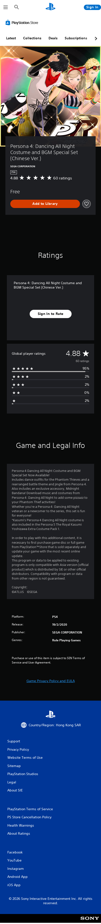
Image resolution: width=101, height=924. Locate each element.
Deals (53, 38)
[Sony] (90, 922)
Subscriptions (76, 38)
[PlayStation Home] (50, 7)
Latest (11, 38)
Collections (32, 38)
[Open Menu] (5, 7)
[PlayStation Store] (23, 22)
